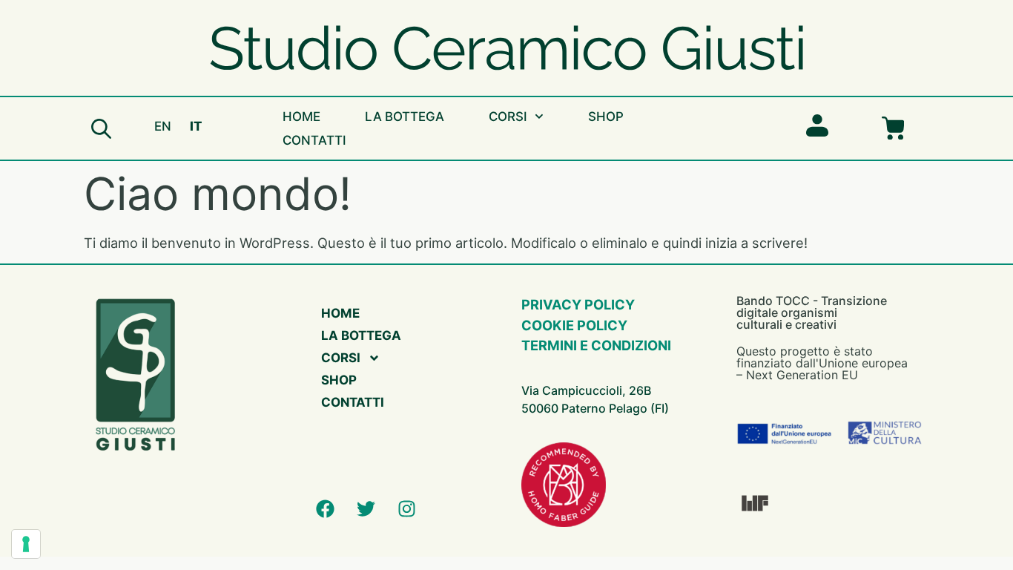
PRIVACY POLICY (578, 304)
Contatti (314, 140)
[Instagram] (406, 508)
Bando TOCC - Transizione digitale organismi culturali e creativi (811, 312)
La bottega (404, 116)
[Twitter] (365, 508)
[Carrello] (893, 128)
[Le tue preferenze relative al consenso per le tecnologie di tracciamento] (26, 544)
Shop (606, 116)
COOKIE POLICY (574, 325)
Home (301, 116)
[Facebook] (324, 508)
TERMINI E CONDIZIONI (596, 345)
